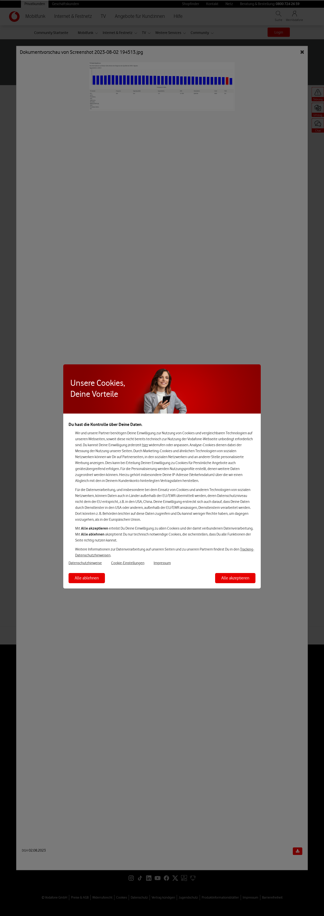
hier (145, 445)
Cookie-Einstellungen (127, 563)
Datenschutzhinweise (85, 563)
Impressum (162, 563)
